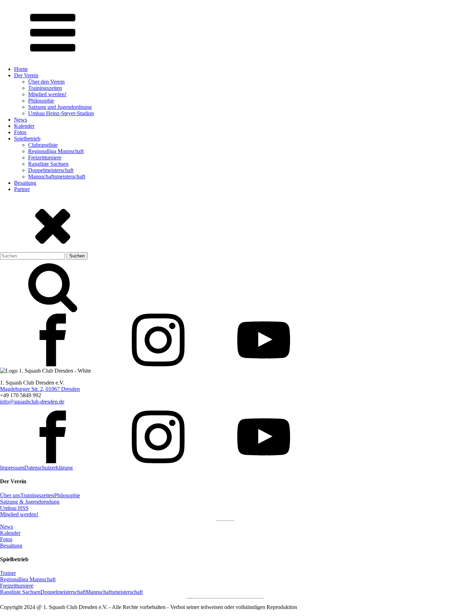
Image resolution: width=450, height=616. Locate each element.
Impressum (12, 468)
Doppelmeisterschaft (50, 170)
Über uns (10, 495)
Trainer (8, 573)
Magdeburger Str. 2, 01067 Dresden (40, 389)
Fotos (20, 132)
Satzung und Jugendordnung (60, 107)
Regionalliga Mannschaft (56, 151)
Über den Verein (46, 82)
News (20, 120)
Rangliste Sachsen (48, 164)
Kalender (24, 126)
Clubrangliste (43, 145)
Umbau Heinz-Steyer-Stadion (61, 113)
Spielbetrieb (27, 139)
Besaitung (25, 183)
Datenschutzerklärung (48, 468)
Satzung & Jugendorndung (29, 502)
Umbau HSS (14, 508)
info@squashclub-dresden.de (32, 402)
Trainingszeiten (45, 88)
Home (21, 69)
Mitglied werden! (47, 94)
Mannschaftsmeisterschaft (56, 176)
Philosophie (41, 101)
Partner (22, 189)
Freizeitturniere (45, 157)
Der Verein (26, 75)
